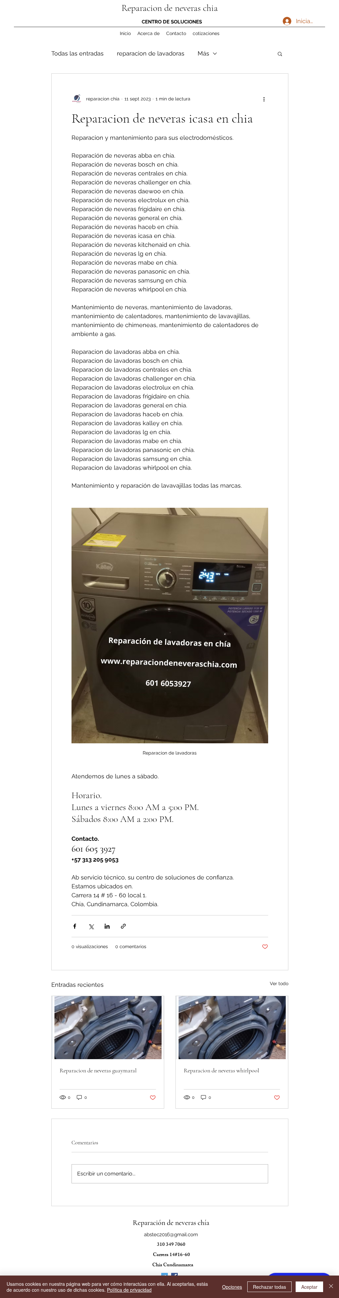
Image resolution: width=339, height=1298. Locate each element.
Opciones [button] (232, 1286)
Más (203, 53)
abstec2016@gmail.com (171, 1235)
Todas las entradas (77, 53)
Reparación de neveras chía (171, 1222)
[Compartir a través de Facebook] (75, 926)
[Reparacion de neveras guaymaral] (108, 1027)
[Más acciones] (264, 99)
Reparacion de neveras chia (169, 8)
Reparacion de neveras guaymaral (98, 1070)
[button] (280, 53)
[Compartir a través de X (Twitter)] (91, 926)
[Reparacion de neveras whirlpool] (232, 1027)
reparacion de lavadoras (150, 53)
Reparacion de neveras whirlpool (221, 1070)
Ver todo (279, 983)
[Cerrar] (331, 1287)
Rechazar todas (269, 1286)
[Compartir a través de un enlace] (123, 926)
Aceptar (309, 1286)
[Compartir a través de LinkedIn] (107, 926)
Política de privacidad (129, 1289)
